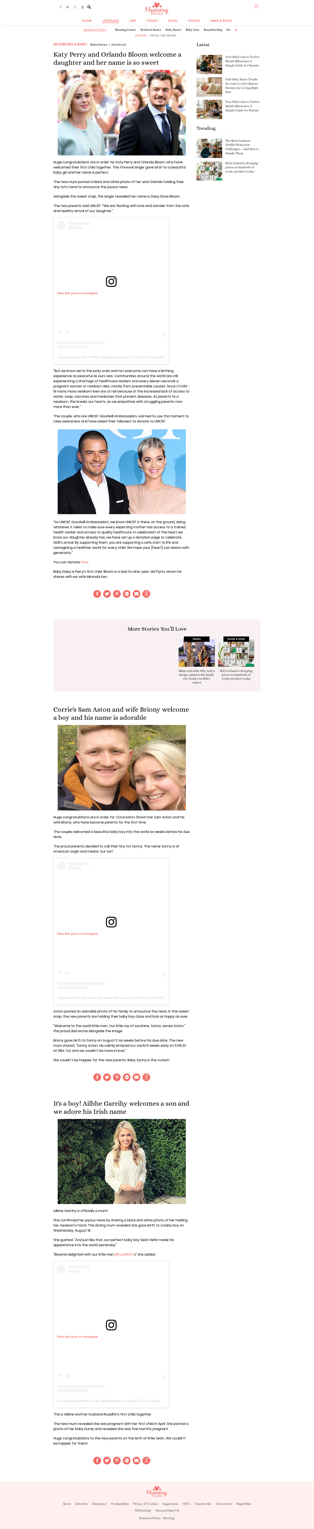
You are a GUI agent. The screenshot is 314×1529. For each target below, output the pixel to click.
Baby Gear (193, 29)
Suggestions (170, 1503)
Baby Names (98, 44)
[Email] (136, 594)
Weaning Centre (125, 29)
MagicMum (243, 1503)
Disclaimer (99, 1503)
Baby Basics (173, 29)
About (67, 1503)
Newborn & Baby (94, 29)
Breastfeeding (213, 29)
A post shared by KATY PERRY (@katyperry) (88, 357)
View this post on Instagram (77, 293)
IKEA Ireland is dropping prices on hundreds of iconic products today (241, 167)
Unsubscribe (203, 1503)
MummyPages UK (167, 1510)
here (84, 562)
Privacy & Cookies (145, 1503)
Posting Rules (120, 1503)
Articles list (118, 44)
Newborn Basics (150, 29)
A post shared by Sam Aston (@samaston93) (88, 997)
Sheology (169, 1518)
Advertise (81, 1503)
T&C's (186, 1503)
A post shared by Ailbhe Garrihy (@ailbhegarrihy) (90, 1400)
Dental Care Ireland (163, 35)
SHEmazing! (143, 1510)
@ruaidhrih (124, 1254)
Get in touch (224, 1503)
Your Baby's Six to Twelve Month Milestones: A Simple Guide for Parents (242, 61)
